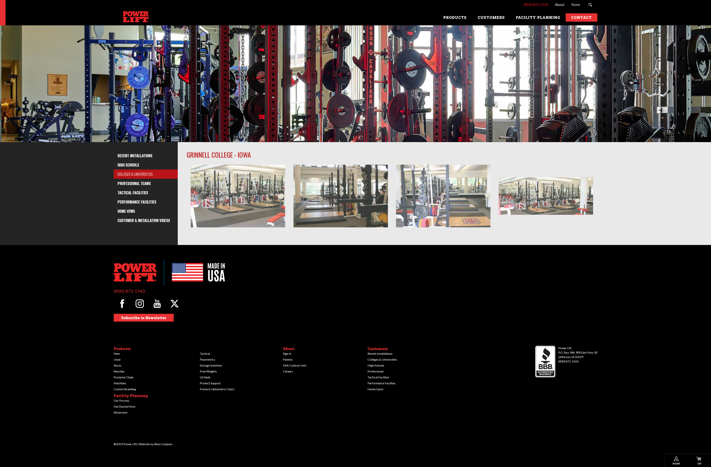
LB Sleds (205, 377)
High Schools (128, 165)
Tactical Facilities (133, 192)
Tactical (205, 353)
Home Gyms (126, 211)
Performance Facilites (381, 383)
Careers (288, 371)
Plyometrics (207, 359)
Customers (378, 348)
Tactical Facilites (378, 377)
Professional (375, 371)
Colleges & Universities (135, 174)
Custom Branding (125, 389)
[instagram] (139, 303)
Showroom (120, 412)
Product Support (210, 383)
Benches (119, 371)
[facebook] (122, 303)
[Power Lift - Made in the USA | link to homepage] (135, 17)
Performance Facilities (137, 202)
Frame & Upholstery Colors (217, 389)
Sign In (287, 353)
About (288, 348)
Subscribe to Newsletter (143, 317)
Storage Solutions (211, 365)
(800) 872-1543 (129, 291)
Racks (117, 365)
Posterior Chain (123, 377)
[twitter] (174, 303)
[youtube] (157, 303)
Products (122, 348)
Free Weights (208, 371)
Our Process (121, 400)
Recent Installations (135, 155)
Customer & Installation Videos (144, 220)
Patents (288, 359)
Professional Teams (134, 183)
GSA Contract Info (294, 365)
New (117, 353)
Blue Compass (163, 444)
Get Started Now (124, 406)
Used (117, 359)
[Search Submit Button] (590, 5)
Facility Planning (131, 395)
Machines (120, 383)
